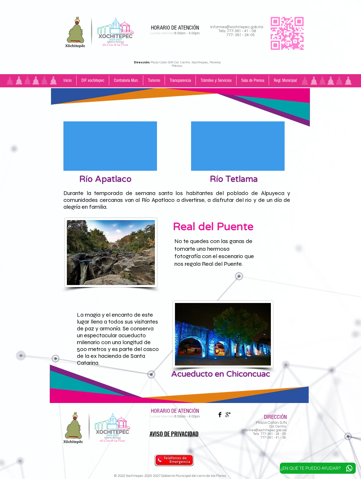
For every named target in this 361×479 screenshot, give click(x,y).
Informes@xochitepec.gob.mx (236, 27)
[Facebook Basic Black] (220, 414)
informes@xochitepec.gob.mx (264, 430)
